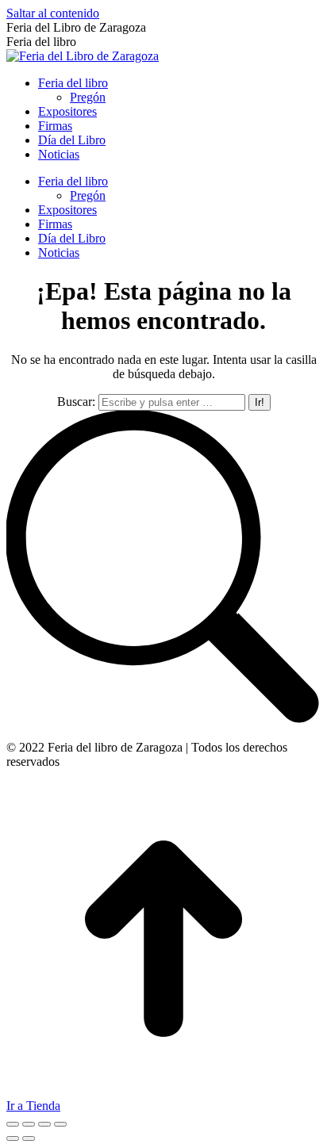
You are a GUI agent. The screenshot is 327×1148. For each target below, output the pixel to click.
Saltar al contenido (52, 13)
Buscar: (76, 401)
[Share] (28, 1124)
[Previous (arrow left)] (12, 1138)
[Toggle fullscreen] (44, 1124)
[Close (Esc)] (12, 1124)
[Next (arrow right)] (28, 1138)
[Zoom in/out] (60, 1124)
